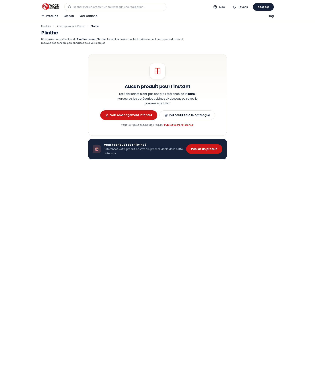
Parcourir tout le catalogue (189, 115)
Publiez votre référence (179, 125)
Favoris (243, 7)
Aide (222, 7)
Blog (271, 16)
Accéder (263, 7)
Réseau (69, 16)
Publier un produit (204, 149)
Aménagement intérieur (71, 26)
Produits (52, 16)
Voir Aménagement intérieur (131, 115)
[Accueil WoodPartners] (50, 7)
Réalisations (88, 16)
